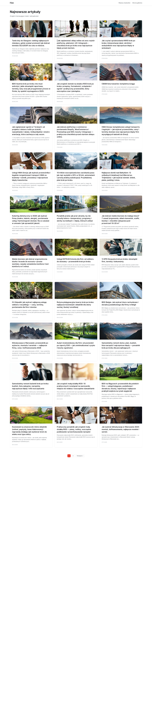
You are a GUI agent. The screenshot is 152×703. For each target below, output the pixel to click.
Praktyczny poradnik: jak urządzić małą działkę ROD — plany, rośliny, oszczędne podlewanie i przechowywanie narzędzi (74, 429)
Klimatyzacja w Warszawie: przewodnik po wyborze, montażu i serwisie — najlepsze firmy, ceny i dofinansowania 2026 (30, 345)
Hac (12, 3)
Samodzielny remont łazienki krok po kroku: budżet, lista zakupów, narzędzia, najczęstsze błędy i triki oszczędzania (30, 386)
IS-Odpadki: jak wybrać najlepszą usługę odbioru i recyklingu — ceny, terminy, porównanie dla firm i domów (29, 304)
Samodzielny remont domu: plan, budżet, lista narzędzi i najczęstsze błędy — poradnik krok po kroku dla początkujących (121, 345)
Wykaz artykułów (124, 3)
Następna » (80, 455)
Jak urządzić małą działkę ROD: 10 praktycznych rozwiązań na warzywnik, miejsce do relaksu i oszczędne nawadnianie (75, 386)
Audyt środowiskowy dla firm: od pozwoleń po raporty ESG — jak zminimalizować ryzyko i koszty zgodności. (76, 345)
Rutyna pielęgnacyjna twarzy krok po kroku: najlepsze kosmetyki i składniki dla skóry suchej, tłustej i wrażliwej (75, 304)
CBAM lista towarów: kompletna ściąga (118, 84)
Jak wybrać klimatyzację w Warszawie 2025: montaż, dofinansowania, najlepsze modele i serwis (121, 429)
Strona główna (137, 3)
